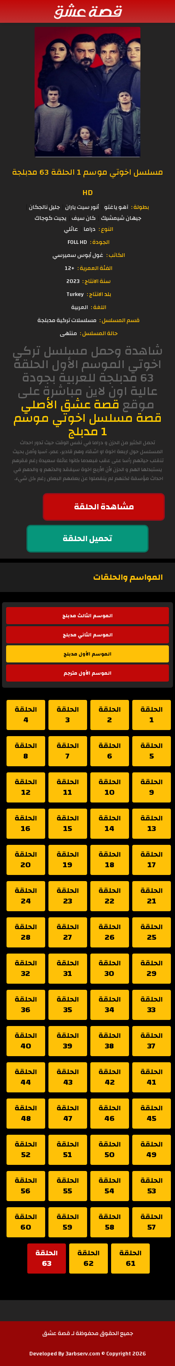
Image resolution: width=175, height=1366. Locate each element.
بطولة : (140, 207)
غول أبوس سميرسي (77, 255)
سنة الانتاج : (96, 281)
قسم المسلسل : (119, 320)
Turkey (75, 294)
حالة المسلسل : (99, 333)
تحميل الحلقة (87, 538)
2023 (72, 281)
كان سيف (84, 218)
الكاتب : (115, 255)
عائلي (71, 229)
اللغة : (98, 307)
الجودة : (99, 242)
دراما (89, 229)
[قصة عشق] (87, 11)
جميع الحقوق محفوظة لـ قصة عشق (87, 1333)
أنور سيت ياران (82, 207)
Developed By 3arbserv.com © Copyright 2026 (87, 1353)
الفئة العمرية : (94, 268)
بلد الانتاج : (99, 294)
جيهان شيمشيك (121, 218)
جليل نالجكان (44, 207)
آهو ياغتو (116, 207)
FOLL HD (77, 242)
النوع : (105, 229)
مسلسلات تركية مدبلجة (66, 320)
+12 (69, 268)
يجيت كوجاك (50, 218)
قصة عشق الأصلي (70, 404)
